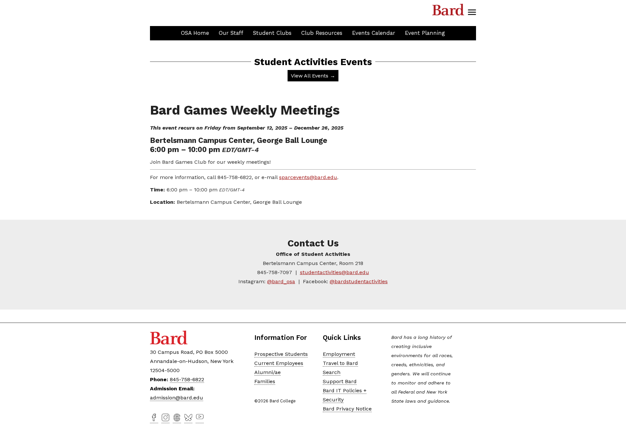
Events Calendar (373, 33)
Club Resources (321, 33)
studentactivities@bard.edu (334, 272)
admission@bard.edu (176, 398)
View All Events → (313, 76)
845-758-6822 (187, 379)
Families (264, 381)
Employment (339, 354)
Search (331, 372)
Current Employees (278, 363)
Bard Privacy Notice (347, 409)
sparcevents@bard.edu (308, 177)
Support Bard (340, 381)
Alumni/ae (267, 372)
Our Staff (231, 33)
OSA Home (195, 33)
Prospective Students (281, 354)
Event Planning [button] (425, 33)
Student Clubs (272, 33)
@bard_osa (281, 281)
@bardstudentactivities (359, 281)
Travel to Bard (340, 363)
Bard (448, 9)
